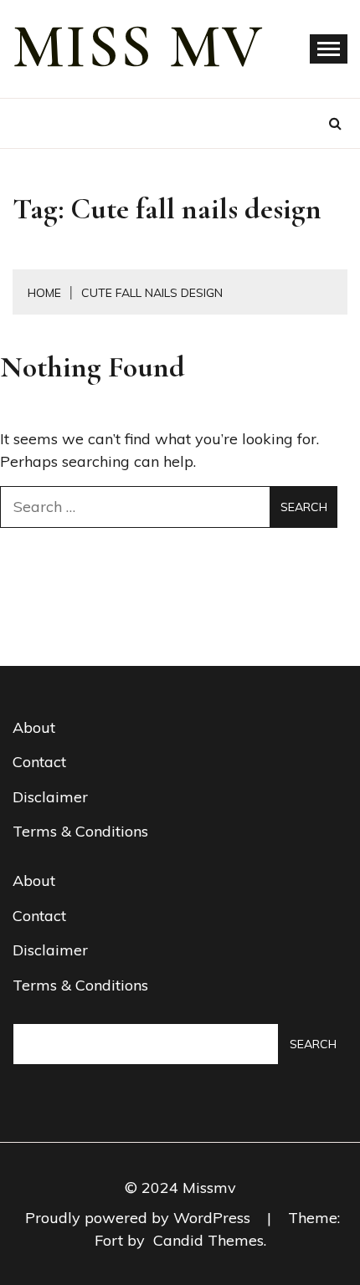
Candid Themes (208, 1240)
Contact (39, 761)
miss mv (138, 47)
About (34, 727)
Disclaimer (50, 796)
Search (313, 1044)
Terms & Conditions (80, 831)
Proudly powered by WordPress (140, 1217)
